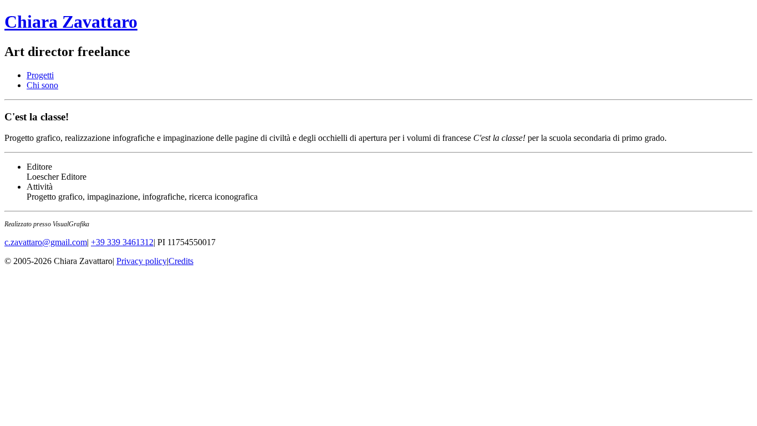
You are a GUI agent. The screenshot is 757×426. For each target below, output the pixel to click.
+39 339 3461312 (122, 242)
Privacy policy (141, 261)
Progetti (40, 75)
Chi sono (42, 85)
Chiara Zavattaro (70, 22)
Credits (180, 261)
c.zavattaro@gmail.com (45, 242)
